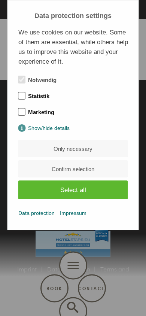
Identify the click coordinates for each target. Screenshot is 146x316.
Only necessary (73, 149)
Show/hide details (49, 128)
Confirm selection (73, 169)
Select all (73, 190)
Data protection (36, 213)
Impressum (73, 213)
